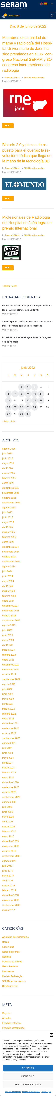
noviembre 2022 (10, 669)
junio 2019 (7, 870)
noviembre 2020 (10, 787)
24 (34, 407)
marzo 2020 (8, 826)
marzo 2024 (8, 591)
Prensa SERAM (12, 77)
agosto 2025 (9, 507)
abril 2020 (7, 821)
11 (41, 393)
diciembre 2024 (10, 546)
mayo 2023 (8, 640)
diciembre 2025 (10, 487)
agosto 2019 (9, 861)
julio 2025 (7, 512)
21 (15, 407)
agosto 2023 (9, 625)
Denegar (28, 1076)
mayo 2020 (8, 816)
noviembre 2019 (10, 846)
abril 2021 (7, 762)
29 (21, 414)
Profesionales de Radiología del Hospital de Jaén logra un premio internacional (27, 222)
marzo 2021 (8, 767)
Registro (6, 1013)
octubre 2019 (9, 851)
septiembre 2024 (11, 561)
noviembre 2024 (10, 551)
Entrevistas (8, 946)
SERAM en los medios (34, 77)
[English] (42, 3)
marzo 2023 (8, 649)
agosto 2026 (9, 448)
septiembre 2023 (11, 620)
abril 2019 (7, 880)
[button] (51, 1034)
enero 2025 (8, 542)
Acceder (6, 1018)
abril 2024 (7, 586)
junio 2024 (7, 576)
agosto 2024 (9, 566)
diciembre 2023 (10, 605)
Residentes (8, 971)
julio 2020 (7, 807)
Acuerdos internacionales (15, 937)
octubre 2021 (9, 733)
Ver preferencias (28, 1084)
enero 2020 (8, 836)
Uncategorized (9, 986)
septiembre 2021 (11, 738)
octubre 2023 (9, 615)
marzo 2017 (8, 910)
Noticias (6, 956)
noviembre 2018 (10, 900)
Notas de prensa (11, 951)
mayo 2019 (8, 875)
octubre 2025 (9, 497)
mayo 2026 (8, 463)
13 (8, 400)
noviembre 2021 (10, 728)
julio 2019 (7, 865)
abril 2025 (7, 527)
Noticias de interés (12, 961)
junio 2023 (7, 635)
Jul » (12, 421)
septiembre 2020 (11, 797)
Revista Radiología (12, 976)
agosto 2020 (9, 802)
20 (8, 407)
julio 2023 (7, 630)
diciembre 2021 (10, 723)
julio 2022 (7, 689)
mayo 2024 (8, 581)
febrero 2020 (9, 831)
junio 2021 (7, 753)
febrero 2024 (9, 596)
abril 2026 (7, 468)
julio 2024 (7, 571)
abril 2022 (7, 703)
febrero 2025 (9, 537)
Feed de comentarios (13, 1028)
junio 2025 (7, 517)
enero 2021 (8, 777)
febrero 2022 (9, 713)
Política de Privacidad (31, 1092)
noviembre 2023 (10, 610)
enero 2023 (8, 659)
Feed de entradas (11, 1023)
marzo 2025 (8, 532)
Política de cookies (13, 1092)
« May (5, 421)
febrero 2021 (9, 772)
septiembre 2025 (11, 502)
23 (28, 407)
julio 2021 (7, 748)
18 (41, 400)
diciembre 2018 (10, 895)
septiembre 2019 (11, 856)
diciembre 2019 (10, 841)
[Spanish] (46, 3)
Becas (5, 942)
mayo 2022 (8, 698)
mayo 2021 (8, 757)
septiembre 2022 (11, 679)
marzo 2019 (8, 885)
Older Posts (9, 286)
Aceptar (28, 1068)
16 (28, 400)
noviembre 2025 (10, 492)
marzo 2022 (8, 708)
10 (34, 393)
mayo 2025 (8, 522)
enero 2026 (8, 483)
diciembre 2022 (10, 664)
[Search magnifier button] (52, 16)
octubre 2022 (9, 674)
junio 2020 (7, 811)
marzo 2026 (8, 473)
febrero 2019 (9, 890)
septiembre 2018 (11, 905)
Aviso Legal (46, 1092)
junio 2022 (7, 694)
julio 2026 (7, 453)
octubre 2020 (9, 792)
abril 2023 (7, 645)
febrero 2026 (9, 478)
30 (28, 414)
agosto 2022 (9, 684)
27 (8, 414)
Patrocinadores (10, 966)
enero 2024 (8, 600)
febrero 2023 (9, 654)
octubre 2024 (9, 556)
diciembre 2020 (10, 782)
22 (21, 407)
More (8, 126)
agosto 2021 (9, 743)
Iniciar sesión (14, 15)
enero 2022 (8, 718)
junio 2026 (7, 458)
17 (34, 400)
